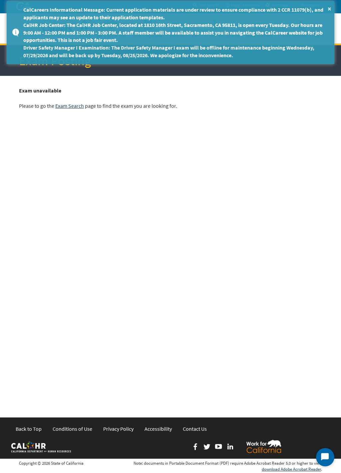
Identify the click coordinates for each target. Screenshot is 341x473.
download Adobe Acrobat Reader (291, 469)
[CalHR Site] (41, 446)
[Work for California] (263, 446)
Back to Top (29, 428)
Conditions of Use (72, 428)
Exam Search (69, 105)
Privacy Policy (118, 428)
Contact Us (195, 428)
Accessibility (158, 428)
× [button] (329, 8)
